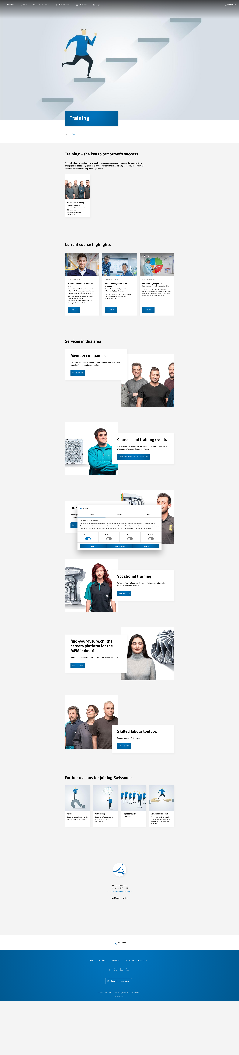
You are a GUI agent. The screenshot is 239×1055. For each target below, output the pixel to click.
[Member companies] (147, 380)
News (92, 960)
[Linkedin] (121, 969)
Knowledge (116, 960)
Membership (83, 5)
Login (98, 5)
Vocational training (64, 5)
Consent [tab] (91, 514)
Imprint (100, 993)
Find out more (77, 373)
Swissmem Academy (43, 5)
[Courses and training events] (91, 448)
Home (67, 134)
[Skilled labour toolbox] (91, 722)
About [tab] (147, 514)
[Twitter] (115, 969)
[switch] (109, 538)
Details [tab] (119, 514)
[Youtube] (127, 969)
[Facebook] (109, 969)
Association (142, 960)
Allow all (146, 546)
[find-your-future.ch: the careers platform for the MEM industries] (147, 653)
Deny (92, 546)
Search (25, 5)
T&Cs (131, 993)
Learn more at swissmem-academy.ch (133, 457)
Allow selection (120, 546)
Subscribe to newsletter (120, 981)
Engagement (129, 960)
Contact (136, 993)
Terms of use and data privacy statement (116, 993)
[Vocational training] (91, 585)
